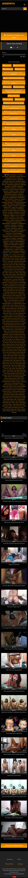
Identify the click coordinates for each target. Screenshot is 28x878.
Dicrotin (23, 212)
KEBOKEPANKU (6, 223)
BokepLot (17, 199)
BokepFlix (16, 189)
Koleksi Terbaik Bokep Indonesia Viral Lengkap (13, 287)
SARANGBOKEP (20, 241)
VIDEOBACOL (19, 248)
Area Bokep (20, 174)
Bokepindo (20, 194)
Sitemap (20, 864)
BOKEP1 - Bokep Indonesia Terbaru (14, 102)
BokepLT (23, 199)
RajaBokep (20, 238)
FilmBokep (12, 215)
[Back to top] (23, 873)
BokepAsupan (16, 184)
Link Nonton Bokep (13, 300)
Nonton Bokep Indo (15, 305)
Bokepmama (8, 200)
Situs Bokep (21, 358)
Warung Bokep (6, 251)
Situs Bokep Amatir (7, 360)
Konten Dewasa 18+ (17, 295)
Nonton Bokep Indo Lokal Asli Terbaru (16, 308)
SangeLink (5, 241)
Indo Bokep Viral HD (13, 282)
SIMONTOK (7, 244)
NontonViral (7, 231)
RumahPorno (21, 239)
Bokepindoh (6, 197)
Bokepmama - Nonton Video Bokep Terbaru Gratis (14, 112)
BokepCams (14, 187)
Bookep (10, 210)
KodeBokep (20, 225)
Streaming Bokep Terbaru (18, 391)
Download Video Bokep (18, 279)
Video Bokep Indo (20, 401)
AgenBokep (13, 174)
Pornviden (16, 236)
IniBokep (12, 220)
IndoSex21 (6, 218)
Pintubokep (15, 235)
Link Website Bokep (16, 303)
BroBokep (15, 210)
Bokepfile (11, 189)
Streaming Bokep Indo (17, 383)
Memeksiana (14, 228)
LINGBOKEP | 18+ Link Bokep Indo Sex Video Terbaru (14, 138)
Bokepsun (13, 204)
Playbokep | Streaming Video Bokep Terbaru (14, 154)
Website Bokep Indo (12, 410)
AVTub (14, 178)
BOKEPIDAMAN (8, 192)
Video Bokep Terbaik (7, 405)
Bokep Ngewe (20, 69)
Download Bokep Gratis (13, 276)
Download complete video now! (15, 36)
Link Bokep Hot (10, 297)
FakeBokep (6, 215)
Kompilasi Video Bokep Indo (9, 293)
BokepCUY (5, 189)
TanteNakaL (20, 244)
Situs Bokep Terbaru (17, 362)
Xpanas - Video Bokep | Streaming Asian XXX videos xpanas (14, 170)
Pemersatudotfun (7, 235)
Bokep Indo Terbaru (19, 263)
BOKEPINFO (21, 197)
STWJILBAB (14, 244)
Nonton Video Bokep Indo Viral (17, 349)
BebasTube (5, 181)
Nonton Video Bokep (7, 345)
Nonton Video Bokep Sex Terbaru (16, 354)
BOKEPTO (16, 205)
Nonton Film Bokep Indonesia (17, 339)
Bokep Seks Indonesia (10, 274)
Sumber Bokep (17, 397)
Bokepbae (23, 184)
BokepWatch (13, 209)
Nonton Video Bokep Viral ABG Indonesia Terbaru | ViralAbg (14, 144)
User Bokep (21, 246)
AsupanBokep (8, 178)
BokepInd (14, 194)
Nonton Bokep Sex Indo (19, 328)
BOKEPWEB (20, 209)
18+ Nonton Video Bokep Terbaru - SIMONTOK (14, 73)
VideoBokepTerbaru (8, 249)
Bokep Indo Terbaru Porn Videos (11, 264)
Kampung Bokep (17, 222)
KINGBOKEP (14, 223)
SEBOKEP (5, 243)
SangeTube (12, 241)
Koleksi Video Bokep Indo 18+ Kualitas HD (13, 289)
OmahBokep (14, 231)
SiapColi (17, 243)
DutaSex (17, 213)
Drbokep (5, 213)
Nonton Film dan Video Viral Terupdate (14, 342)
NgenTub (20, 228)
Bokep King (17, 183)
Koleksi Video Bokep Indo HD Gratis (12, 290)
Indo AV (22, 215)
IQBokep (17, 220)
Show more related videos (14, 845)
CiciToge (5, 212)
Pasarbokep (9, 233)
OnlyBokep (20, 231)
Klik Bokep (13, 225)
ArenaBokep (5, 176)
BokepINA (21, 192)
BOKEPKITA (11, 199)
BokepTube (15, 207)
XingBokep (5, 252)
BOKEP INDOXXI (9, 183)
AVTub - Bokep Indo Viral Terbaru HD (14, 77)
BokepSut (4, 205)
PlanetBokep (22, 235)
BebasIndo (20, 179)
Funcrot (18, 215)
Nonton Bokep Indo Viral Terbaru (12, 318)
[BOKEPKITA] (11, 4)
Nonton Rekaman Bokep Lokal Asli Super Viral (13, 344)
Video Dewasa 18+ (17, 405)
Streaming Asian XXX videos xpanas (11, 381)
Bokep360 (9, 184)
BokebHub (18, 181)
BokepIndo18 (13, 196)
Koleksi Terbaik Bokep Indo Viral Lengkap (14, 285)
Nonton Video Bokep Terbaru (10, 355)
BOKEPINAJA (8, 194)
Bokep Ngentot (8, 69)
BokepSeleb (17, 202)
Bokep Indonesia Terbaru (15, 267)
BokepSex (23, 202)
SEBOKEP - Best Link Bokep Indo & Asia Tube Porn (14, 165)
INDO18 (6, 217)
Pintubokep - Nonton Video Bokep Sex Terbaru (14, 149)
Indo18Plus (12, 217)
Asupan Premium (21, 176)
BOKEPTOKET (7, 207)
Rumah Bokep (13, 239)
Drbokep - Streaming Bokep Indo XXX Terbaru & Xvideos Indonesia (14, 123)
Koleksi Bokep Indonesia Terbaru (18, 284)
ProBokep (22, 236)
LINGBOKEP (14, 226)
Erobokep (22, 213)
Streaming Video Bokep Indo (17, 394)
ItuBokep (23, 220)
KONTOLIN (7, 226)
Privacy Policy (9, 864)
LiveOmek (7, 228)
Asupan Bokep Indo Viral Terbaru (10, 258)
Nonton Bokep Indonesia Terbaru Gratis (14, 324)
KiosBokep (7, 225)
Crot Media (10, 212)
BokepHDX (6, 191)
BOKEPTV (21, 207)
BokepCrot (20, 187)
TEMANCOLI (6, 246)
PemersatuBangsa (17, 233)
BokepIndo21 (21, 196)
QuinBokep (13, 238)
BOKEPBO (14, 186)
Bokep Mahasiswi (19, 65)
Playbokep (5, 236)
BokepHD (22, 189)
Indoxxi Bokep (20, 218)
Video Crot (12, 248)
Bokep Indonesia (19, 86)
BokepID (22, 191)
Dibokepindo (17, 212)
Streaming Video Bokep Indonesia (11, 396)
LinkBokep (20, 226)
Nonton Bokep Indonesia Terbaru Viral (11, 326)
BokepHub (12, 191)
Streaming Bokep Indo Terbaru (11, 384)
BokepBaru (8, 186)
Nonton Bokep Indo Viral (20, 316)
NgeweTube (5, 230)
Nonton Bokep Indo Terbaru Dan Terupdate (13, 310)
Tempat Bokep (14, 246)
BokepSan (10, 202)
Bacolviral (19, 178)
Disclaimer (10, 859)
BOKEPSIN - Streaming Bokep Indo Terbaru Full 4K (14, 117)
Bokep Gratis (18, 261)
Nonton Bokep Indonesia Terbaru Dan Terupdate (14, 323)
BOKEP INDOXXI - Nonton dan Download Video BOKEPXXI (14, 91)
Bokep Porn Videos (14, 272)
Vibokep (7, 248)
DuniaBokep (11, 213)
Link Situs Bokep (17, 302)
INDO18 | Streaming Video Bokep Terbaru (14, 128)
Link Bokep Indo (19, 297)
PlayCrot (11, 236)
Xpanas (11, 252)
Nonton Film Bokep (13, 334)
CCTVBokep (22, 210)
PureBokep (7, 238)
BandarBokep (7, 179)
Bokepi (17, 191)
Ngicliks (11, 230)
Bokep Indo (7, 65)
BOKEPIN (15, 192)
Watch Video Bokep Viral (14, 407)
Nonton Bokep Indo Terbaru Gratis (11, 311)
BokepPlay (4, 202)
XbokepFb (21, 251)
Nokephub (22, 230)
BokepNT (20, 200)
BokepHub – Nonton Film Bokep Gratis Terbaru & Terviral (14, 107)
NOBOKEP (16, 230)
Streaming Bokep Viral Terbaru (11, 392)
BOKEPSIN (7, 204)
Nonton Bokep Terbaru (8, 329)
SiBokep (22, 243)
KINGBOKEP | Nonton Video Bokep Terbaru (14, 133)
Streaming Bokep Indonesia (9, 389)
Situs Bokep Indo (17, 360)
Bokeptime (10, 205)
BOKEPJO (4, 199)
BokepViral (6, 209)
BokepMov (14, 200)
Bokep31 (4, 184)
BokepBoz (20, 186)
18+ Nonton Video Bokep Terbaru (16, 256)
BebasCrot (14, 179)
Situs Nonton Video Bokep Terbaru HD (16, 371)
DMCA (19, 859)
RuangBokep (6, 239)
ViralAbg (16, 249)
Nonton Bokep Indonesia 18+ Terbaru (15, 321)
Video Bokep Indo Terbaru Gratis (10, 402)
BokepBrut (7, 187)
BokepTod (22, 205)
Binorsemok (12, 181)
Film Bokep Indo (14, 280)
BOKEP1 (23, 183)
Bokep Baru (11, 261)
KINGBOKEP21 (22, 223)
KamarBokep (9, 222)
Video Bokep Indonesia (18, 404)
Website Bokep (15, 251)
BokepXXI (5, 210)
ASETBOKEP (12, 176)
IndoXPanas (13, 218)
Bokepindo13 (6, 196)
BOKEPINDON (13, 197)
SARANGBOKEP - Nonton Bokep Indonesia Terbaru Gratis (14, 160)
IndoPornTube (19, 217)
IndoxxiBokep (6, 220)
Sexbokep (11, 243)
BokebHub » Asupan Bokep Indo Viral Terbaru (14, 82)
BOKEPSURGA (20, 204)
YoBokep (23, 252)
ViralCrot (21, 249)
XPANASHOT (17, 252)
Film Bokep (6, 280)
